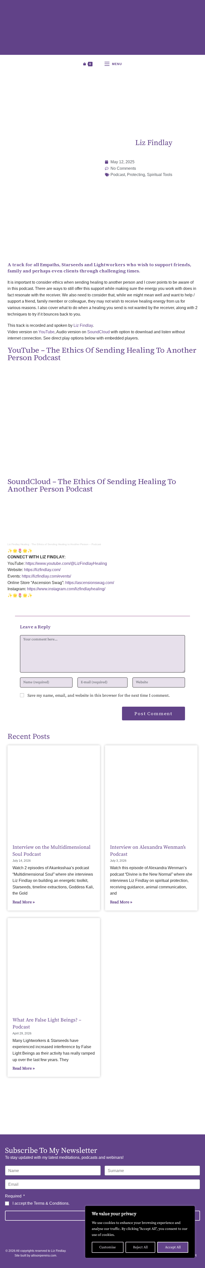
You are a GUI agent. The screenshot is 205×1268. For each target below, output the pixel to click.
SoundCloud (98, 332)
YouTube (46, 332)
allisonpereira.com (43, 1255)
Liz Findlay (83, 325)
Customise (107, 1247)
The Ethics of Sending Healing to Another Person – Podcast (66, 544)
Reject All (140, 1247)
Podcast (117, 174)
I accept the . (41, 1203)
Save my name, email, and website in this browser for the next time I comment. (99, 695)
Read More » (23, 902)
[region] (140, 1232)
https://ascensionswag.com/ (89, 583)
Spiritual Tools (159, 174)
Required (13, 1196)
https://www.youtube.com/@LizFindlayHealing (66, 563)
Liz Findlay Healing (18, 544)
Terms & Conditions (51, 1203)
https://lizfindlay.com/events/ (46, 576)
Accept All (173, 1247)
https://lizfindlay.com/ (42, 570)
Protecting (136, 174)
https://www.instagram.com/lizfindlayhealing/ (66, 589)
